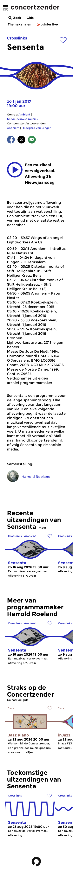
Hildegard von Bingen (36, 128)
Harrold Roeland (36, 477)
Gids (30, 18)
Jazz (11, 708)
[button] (15, 170)
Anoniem (13, 128)
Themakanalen (19, 24)
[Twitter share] (21, 140)
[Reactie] (32, 140)
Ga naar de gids (17, 700)
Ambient (24, 114)
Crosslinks (17, 38)
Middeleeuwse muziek (22, 119)
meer (42, 527)
